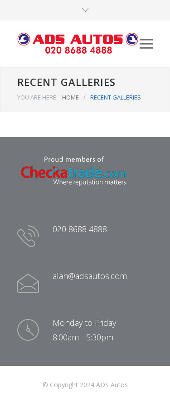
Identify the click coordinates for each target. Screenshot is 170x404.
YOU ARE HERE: (37, 97)
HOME (70, 97)
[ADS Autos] (78, 43)
